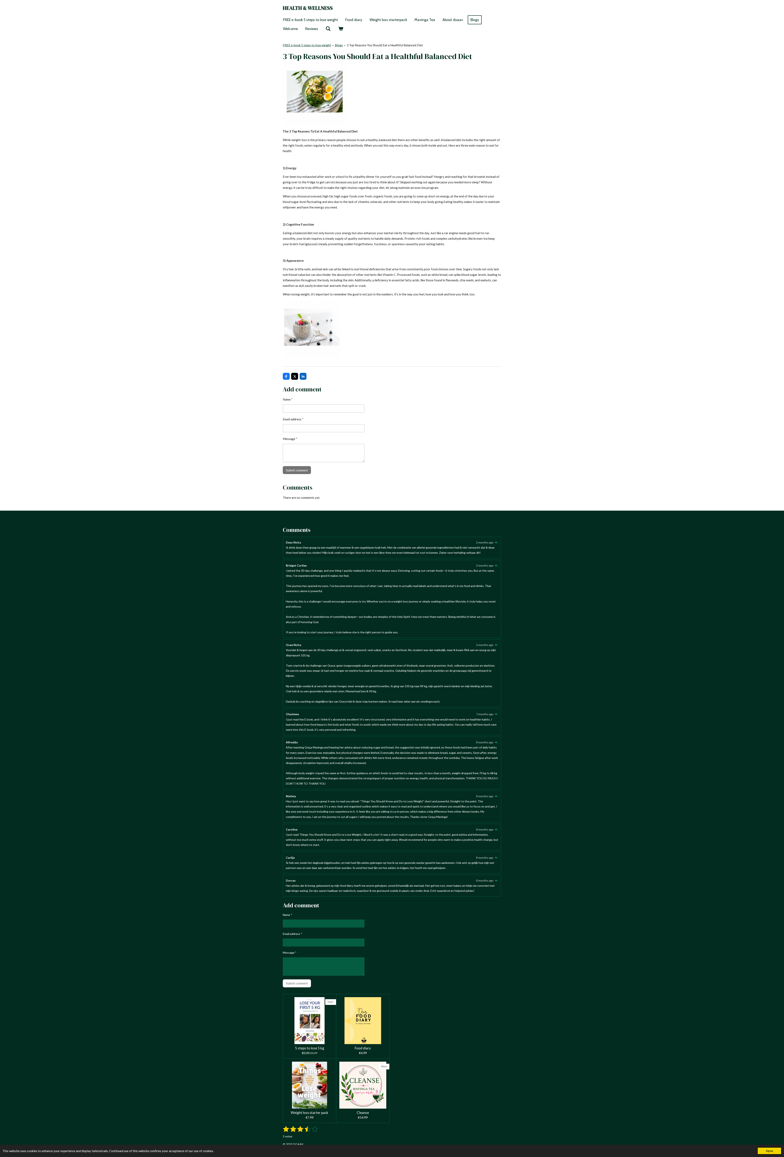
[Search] (328, 28)
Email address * (293, 419)
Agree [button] (769, 1151)
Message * (290, 439)
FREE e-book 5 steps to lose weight (307, 45)
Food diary (363, 1048)
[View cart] (340, 28)
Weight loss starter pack (309, 1113)
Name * (288, 399)
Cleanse (363, 1113)
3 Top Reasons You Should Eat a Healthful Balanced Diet (385, 45)
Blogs (339, 45)
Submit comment (297, 470)
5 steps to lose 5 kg (309, 1048)
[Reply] (496, 542)
